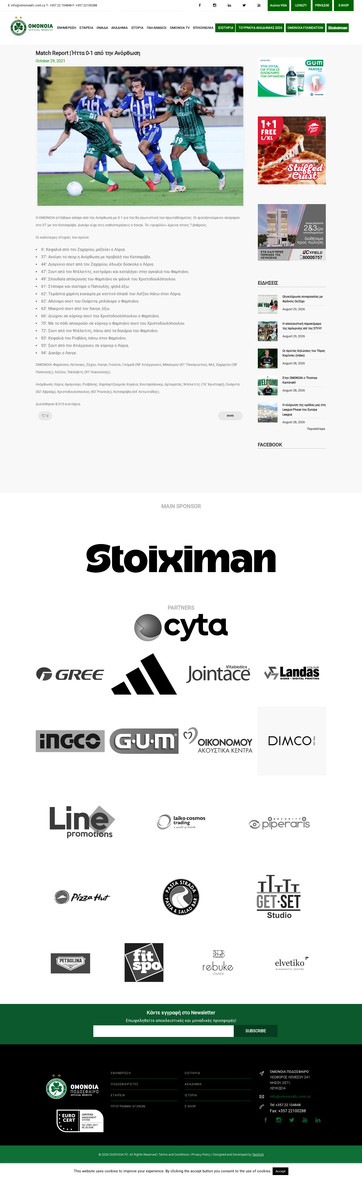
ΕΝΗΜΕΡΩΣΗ (66, 28)
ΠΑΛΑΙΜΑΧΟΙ (156, 28)
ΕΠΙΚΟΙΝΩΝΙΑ (203, 28)
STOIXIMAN (337, 28)
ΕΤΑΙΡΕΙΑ (86, 28)
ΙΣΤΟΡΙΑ (137, 28)
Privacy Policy (201, 1154)
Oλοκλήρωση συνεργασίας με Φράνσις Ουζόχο (302, 299)
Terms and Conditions (174, 1154)
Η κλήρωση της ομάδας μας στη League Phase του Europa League (304, 409)
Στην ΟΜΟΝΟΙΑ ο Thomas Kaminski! (299, 380)
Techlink (258, 1154)
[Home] (17, 28)
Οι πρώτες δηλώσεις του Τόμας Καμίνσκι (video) (303, 353)
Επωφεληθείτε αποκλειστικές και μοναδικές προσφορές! (181, 1020)
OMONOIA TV (180, 28)
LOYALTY (301, 5)
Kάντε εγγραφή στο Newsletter (181, 1013)
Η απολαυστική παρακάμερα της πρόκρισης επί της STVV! (302, 326)
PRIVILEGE (322, 5)
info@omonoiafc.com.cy (290, 1096)
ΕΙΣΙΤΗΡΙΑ (225, 28)
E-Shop (344, 5)
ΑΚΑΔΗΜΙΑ (119, 28)
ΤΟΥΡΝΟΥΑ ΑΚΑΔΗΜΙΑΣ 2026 (260, 28)
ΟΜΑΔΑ (102, 28)
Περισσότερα (316, 429)
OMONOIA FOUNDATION (305, 28)
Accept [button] (280, 1171)
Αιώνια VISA (278, 5)
